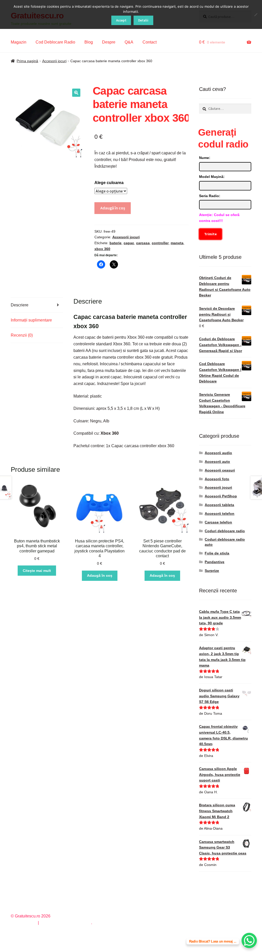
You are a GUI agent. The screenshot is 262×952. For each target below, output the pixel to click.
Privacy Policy (24, 923)
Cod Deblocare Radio (55, 42)
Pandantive (214, 562)
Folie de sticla (217, 553)
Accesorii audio (218, 453)
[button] (76, 93)
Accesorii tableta (219, 505)
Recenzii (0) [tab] (22, 335)
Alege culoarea (109, 182)
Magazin (18, 42)
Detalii (143, 20)
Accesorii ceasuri (220, 470)
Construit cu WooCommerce (65, 923)
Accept (121, 20)
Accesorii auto (217, 461)
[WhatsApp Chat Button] (249, 940)
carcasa (143, 243)
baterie (116, 243)
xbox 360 (102, 249)
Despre (108, 42)
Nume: (204, 158)
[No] (255, 14)
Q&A (129, 42)
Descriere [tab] (19, 305)
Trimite (210, 234)
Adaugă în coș (112, 207)
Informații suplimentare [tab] (31, 320)
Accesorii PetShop (221, 496)
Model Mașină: (212, 177)
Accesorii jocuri (54, 61)
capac (129, 243)
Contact (150, 42)
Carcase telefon (218, 522)
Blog (88, 42)
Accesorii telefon (219, 513)
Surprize (212, 571)
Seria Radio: (209, 196)
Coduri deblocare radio (225, 531)
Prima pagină (27, 61)
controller (160, 243)
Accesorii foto (217, 479)
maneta (177, 243)
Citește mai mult (37, 571)
